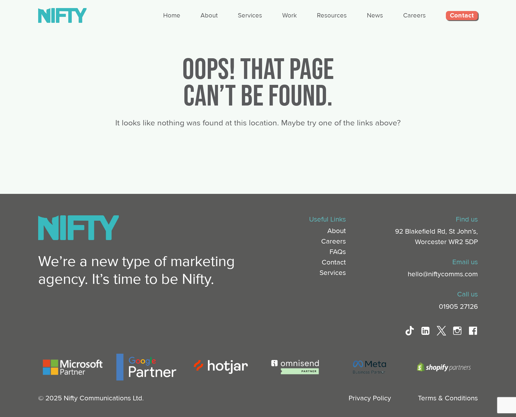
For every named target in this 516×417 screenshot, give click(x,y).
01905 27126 (458, 306)
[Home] (62, 21)
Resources (332, 15)
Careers (414, 15)
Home (171, 15)
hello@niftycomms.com (443, 274)
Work (289, 15)
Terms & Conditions (448, 398)
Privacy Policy (370, 398)
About (209, 15)
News (375, 15)
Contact (462, 15)
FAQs (337, 252)
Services (250, 15)
